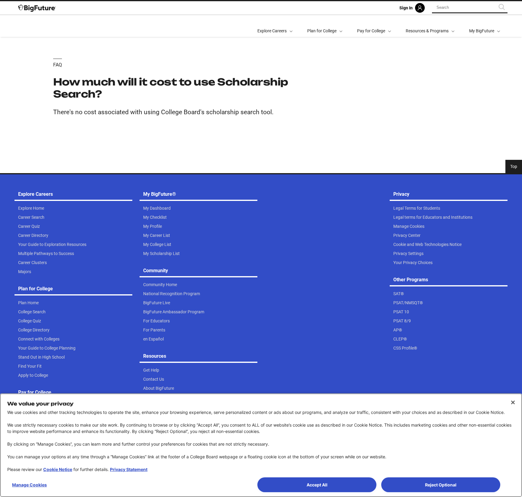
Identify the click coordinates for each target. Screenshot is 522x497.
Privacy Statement (128, 469)
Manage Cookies (29, 484)
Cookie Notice (57, 469)
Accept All (317, 484)
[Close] (513, 402)
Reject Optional (440, 484)
